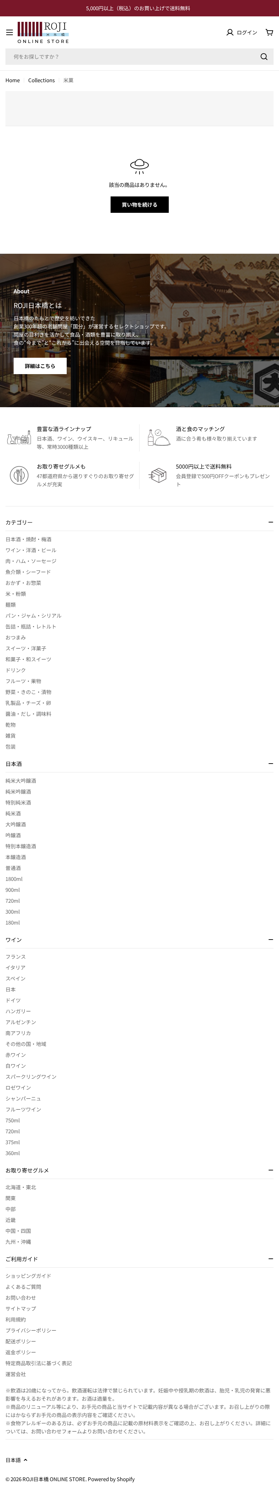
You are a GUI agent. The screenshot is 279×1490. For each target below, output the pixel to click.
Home (12, 80)
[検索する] (264, 57)
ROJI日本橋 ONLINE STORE (53, 1478)
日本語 (13, 1459)
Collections (41, 80)
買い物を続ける (140, 204)
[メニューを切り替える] (9, 32)
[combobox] (139, 56)
